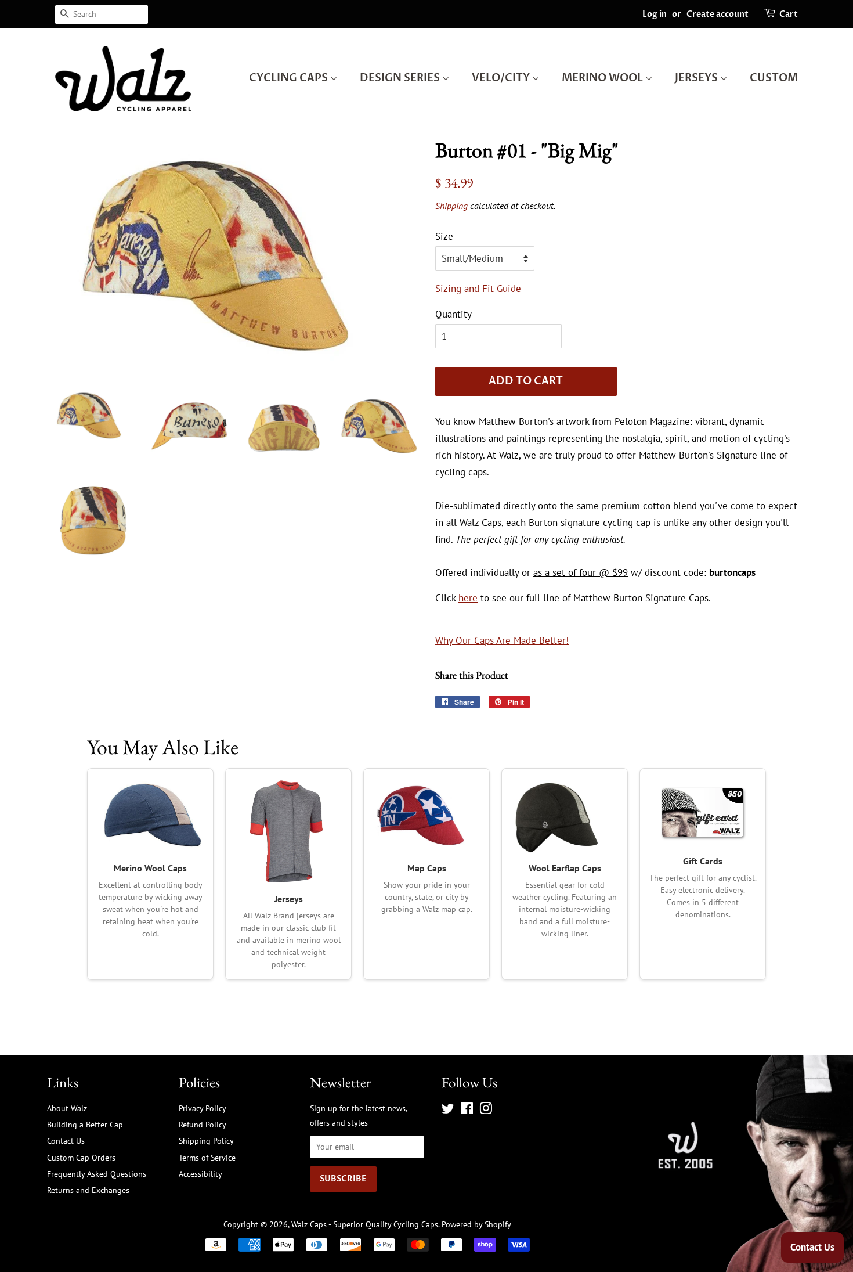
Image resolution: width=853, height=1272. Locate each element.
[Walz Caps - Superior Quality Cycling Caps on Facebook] (467, 1110)
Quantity (453, 314)
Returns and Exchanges (88, 1189)
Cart (788, 14)
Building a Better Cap (85, 1124)
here (468, 598)
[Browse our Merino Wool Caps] (150, 816)
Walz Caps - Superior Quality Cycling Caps (364, 1224)
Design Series (401, 78)
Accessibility (200, 1173)
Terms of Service (207, 1157)
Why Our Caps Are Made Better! (502, 640)
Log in (654, 14)
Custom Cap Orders (81, 1157)
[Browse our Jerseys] (288, 831)
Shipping (451, 205)
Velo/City (502, 78)
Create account (717, 14)
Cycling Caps (289, 78)
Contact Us (66, 1140)
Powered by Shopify (476, 1224)
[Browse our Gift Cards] (703, 812)
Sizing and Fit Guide (478, 288)
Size (444, 236)
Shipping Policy (206, 1140)
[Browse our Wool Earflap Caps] (565, 816)
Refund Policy (202, 1124)
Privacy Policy (202, 1108)
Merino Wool (603, 78)
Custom (774, 78)
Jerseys (697, 78)
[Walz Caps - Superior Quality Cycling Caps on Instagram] (485, 1110)
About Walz (67, 1108)
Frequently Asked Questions (96, 1173)
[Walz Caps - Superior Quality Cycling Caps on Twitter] (448, 1110)
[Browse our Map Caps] (426, 816)
